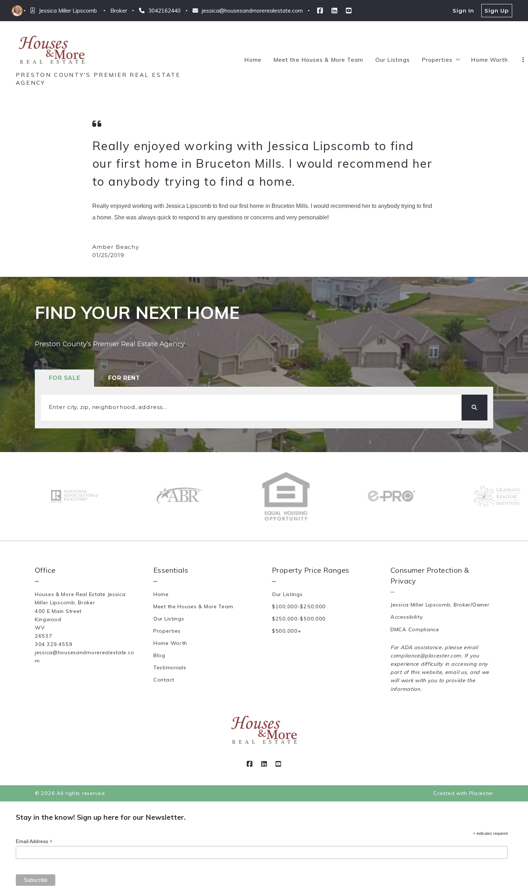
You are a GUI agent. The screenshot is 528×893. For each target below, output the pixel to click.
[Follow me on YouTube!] (349, 11)
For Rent (124, 378)
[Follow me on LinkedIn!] (334, 11)
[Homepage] (52, 50)
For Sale (64, 378)
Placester (481, 793)
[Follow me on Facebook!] (320, 11)
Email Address (34, 841)
